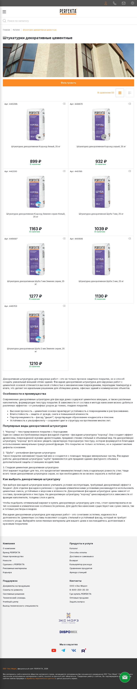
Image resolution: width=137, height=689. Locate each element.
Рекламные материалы (15, 568)
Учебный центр (10, 601)
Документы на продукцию (16, 586)
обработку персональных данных (40, 678)
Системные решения (13, 594)
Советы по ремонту (13, 590)
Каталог (16, 30)
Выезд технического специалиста (20, 606)
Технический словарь (14, 598)
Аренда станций (78, 572)
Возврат (74, 560)
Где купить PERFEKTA (80, 594)
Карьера (7, 572)
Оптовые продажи (79, 598)
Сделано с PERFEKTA (13, 564)
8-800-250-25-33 (79, 590)
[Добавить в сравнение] (64, 104)
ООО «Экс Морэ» (78, 586)
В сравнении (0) (106, 92)
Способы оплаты (78, 552)
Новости (7, 560)
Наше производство (13, 556)
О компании (9, 548)
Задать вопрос (77, 601)
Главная (6, 30)
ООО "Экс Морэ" (9, 669)
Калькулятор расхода (81, 564)
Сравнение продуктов (81, 568)
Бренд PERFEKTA (11, 552)
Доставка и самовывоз (82, 556)
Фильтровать (68, 82)
